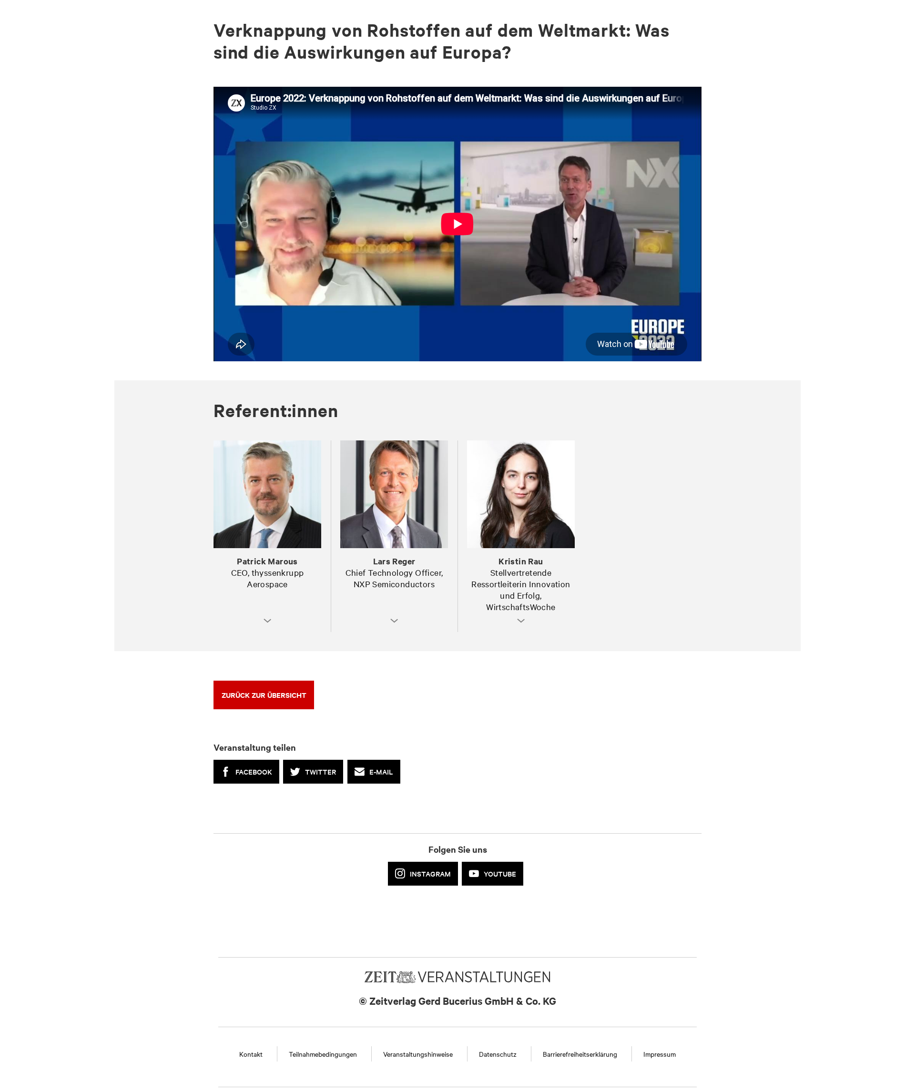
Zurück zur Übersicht (264, 695)
